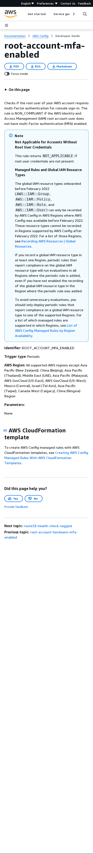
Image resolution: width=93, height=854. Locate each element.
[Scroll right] (73, 14)
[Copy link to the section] (5, 430)
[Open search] (85, 14)
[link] (67, 36)
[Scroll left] (24, 14)
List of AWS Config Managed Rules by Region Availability (46, 330)
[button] (17, 89)
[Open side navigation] (6, 25)
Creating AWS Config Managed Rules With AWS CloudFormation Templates (46, 457)
